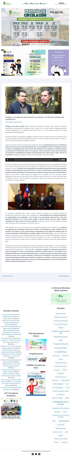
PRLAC (65, 411)
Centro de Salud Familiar (60, 324)
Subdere (60, 435)
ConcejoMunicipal (61, 352)
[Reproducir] (8, 160)
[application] (36, 160)
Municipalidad (10, 122)
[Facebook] (33, 454)
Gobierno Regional (58, 384)
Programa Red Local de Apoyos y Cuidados (60, 416)
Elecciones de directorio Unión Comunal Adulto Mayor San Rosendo (11, 322)
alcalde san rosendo (60, 317)
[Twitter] (36, 454)
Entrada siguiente (64, 276)
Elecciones (55, 380)
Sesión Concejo (61, 428)
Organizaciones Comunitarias (60, 408)
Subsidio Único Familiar (60, 439)
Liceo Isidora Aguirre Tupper (61, 391)
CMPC (60, 340)
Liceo (67, 387)
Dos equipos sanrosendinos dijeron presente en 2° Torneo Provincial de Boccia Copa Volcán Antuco (11, 340)
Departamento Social (61, 366)
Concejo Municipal (61, 348)
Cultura (61, 359)
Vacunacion (64, 442)
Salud (54, 421)
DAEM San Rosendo (60, 363)
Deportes (57, 370)
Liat (67, 384)
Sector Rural (60, 424)
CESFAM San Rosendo (61, 337)
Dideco (65, 370)
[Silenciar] (59, 160)
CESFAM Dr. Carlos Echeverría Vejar (61, 332)
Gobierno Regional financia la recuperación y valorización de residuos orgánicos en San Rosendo (11, 332)
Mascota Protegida (57, 398)
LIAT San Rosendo (57, 387)
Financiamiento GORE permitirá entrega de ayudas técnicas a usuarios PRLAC (11, 316)
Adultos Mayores (61, 313)
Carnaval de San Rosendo (61, 320)
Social (66, 432)
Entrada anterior (7, 276)
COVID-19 (66, 355)
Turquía (56, 442)
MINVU (67, 398)
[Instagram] (39, 454)
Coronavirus (56, 355)
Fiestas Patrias (65, 380)
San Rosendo (18, 122)
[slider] (63, 159)
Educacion (61, 373)
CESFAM (60, 327)
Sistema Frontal (57, 432)
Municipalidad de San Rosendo (60, 403)
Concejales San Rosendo (60, 344)
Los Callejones (61, 394)
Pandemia (57, 411)
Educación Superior (60, 377)
